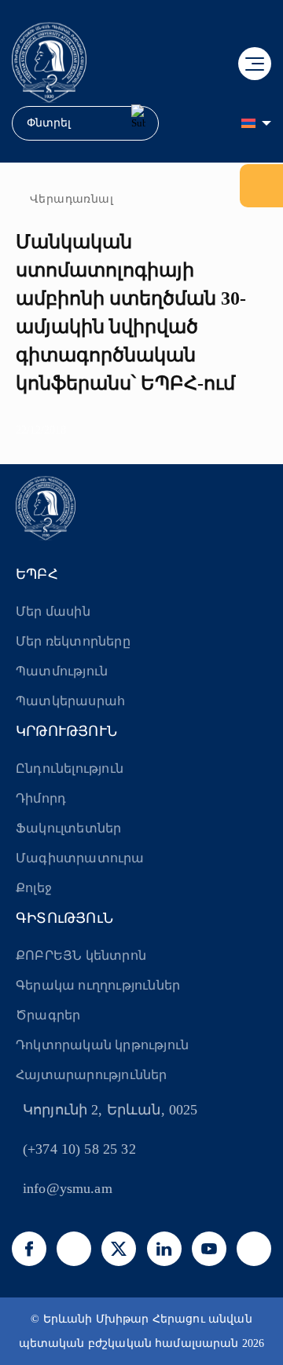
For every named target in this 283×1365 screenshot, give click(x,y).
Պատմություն (62, 671)
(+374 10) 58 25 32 (79, 1149)
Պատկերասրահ (70, 701)
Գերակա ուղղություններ (98, 985)
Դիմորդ (41, 798)
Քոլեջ (34, 888)
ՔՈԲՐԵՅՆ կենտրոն (81, 955)
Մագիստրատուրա (80, 858)
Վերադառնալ (71, 199)
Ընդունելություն (69, 768)
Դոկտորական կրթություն (102, 1045)
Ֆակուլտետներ (68, 828)
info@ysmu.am (67, 1188)
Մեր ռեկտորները (73, 641)
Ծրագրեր (48, 1015)
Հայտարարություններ (91, 1074)
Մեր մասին (53, 611)
